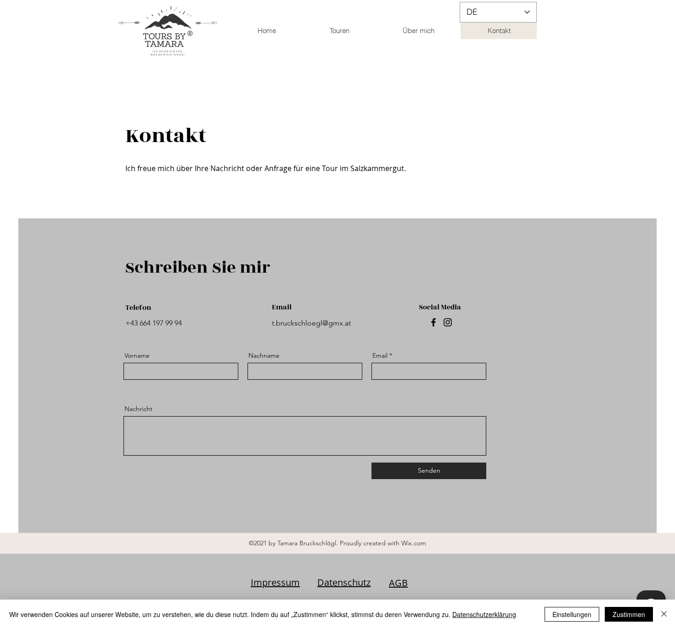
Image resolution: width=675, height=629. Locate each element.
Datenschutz (344, 582)
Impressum (275, 582)
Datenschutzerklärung (484, 614)
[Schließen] (663, 614)
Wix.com (413, 543)
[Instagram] (447, 322)
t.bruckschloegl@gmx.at (311, 323)
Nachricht (138, 409)
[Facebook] (433, 322)
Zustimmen (629, 614)
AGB (398, 583)
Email (380, 355)
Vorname (137, 355)
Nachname (264, 355)
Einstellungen (571, 614)
